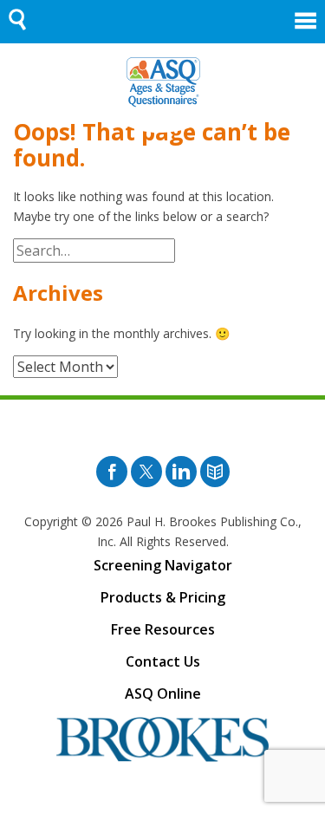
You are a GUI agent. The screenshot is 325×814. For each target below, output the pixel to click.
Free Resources (163, 629)
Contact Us (163, 661)
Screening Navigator (163, 565)
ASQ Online (163, 693)
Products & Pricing (163, 597)
